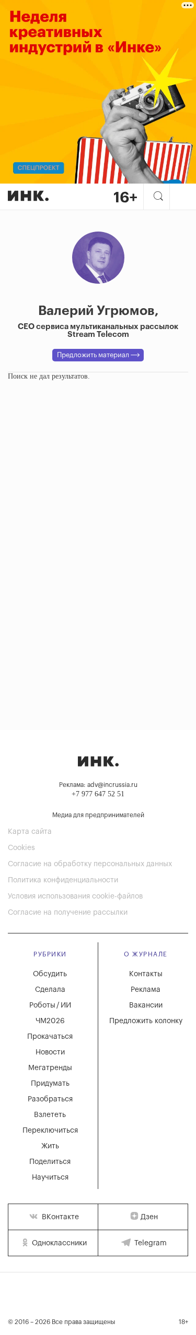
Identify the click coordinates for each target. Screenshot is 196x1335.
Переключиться (50, 1130)
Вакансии (146, 1005)
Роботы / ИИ (50, 1005)
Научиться (50, 1177)
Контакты (146, 974)
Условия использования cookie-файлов (75, 896)
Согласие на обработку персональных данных (90, 864)
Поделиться (50, 1162)
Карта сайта (30, 831)
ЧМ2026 (50, 1021)
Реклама (145, 989)
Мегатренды (50, 1068)
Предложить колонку (145, 1021)
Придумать (50, 1083)
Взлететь (50, 1115)
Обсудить (50, 974)
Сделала (50, 989)
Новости (50, 1052)
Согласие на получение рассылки (68, 912)
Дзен (149, 1217)
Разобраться (50, 1099)
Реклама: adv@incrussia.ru (98, 785)
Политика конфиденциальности (63, 880)
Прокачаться (50, 1036)
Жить (50, 1146)
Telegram (149, 1243)
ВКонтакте (59, 1217)
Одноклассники (58, 1243)
